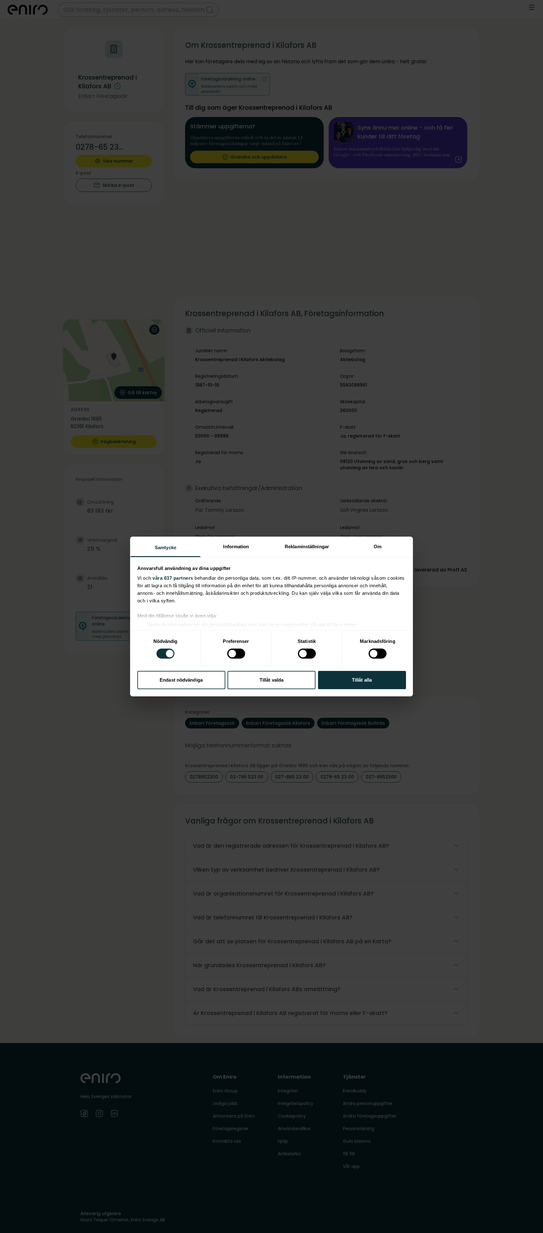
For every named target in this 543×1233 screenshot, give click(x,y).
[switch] (236, 654)
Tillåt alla (362, 680)
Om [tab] (377, 546)
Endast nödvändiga (181, 680)
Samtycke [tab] (165, 547)
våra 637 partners (172, 578)
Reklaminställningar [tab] (307, 546)
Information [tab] (236, 546)
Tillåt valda (271, 680)
